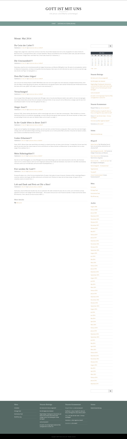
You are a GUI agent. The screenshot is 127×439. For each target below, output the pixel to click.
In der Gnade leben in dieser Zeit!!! (30, 122)
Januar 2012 (94, 380)
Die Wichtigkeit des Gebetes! (98, 81)
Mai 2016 (93, 259)
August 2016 (94, 253)
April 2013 (93, 346)
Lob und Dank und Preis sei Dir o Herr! (32, 184)
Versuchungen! (21, 91)
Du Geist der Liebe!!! (24, 45)
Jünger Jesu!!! (20, 107)
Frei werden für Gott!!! (24, 169)
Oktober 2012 (94, 362)
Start (54, 24)
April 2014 (93, 321)
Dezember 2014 (95, 296)
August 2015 (94, 278)
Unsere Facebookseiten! (97, 175)
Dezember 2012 (95, 355)
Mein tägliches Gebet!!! (103, 121)
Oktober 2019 (94, 222)
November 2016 (95, 244)
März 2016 (93, 262)
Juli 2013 (93, 340)
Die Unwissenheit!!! (23, 61)
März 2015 (93, 287)
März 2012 (93, 374)
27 (98, 65)
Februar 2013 (94, 352)
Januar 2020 (94, 213)
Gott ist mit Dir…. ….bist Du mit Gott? (100, 161)
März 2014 (93, 324)
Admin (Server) (94, 144)
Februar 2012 (94, 377)
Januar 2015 (94, 293)
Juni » (95, 68)
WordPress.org (94, 196)
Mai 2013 (93, 343)
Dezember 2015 (95, 272)
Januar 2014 (94, 331)
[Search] (110, 46)
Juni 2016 (93, 256)
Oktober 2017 (94, 228)
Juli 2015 (93, 281)
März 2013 (93, 349)
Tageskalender (94, 169)
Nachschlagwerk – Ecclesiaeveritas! (99, 166)
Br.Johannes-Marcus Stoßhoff (36, 47)
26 (95, 65)
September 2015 (95, 275)
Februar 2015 (94, 290)
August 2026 (94, 206)
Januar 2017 (94, 237)
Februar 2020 (94, 210)
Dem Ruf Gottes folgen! (25, 76)
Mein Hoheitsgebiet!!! (24, 153)
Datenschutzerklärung (66, 24)
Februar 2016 (94, 265)
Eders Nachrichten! (95, 156)
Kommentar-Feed (95, 193)
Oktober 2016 (94, 247)
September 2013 (95, 337)
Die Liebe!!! (100, 124)
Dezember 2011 (95, 383)
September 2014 (95, 306)
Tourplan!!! (93, 172)
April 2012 (93, 371)
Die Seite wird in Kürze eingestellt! (99, 78)
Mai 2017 (93, 231)
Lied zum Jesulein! (95, 93)
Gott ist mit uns (63, 9)
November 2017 (95, 225)
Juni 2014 (93, 315)
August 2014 (94, 309)
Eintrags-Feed (94, 190)
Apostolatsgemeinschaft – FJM (98, 151)
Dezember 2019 (95, 216)
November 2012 (95, 359)
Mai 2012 (93, 368)
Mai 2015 (93, 284)
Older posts (19, 203)
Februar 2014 (94, 328)
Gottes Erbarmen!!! (23, 138)
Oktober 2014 (94, 303)
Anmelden (93, 187)
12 (95, 61)
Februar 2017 (94, 234)
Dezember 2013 (95, 334)
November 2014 (95, 300)
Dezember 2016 (95, 241)
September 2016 (95, 250)
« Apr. (92, 68)
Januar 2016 (94, 269)
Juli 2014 (93, 312)
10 (111, 59)
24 (111, 63)
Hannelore (93, 121)
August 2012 (94, 365)
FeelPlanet (93, 111)
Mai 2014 (93, 318)
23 (108, 63)
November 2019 (95, 219)
